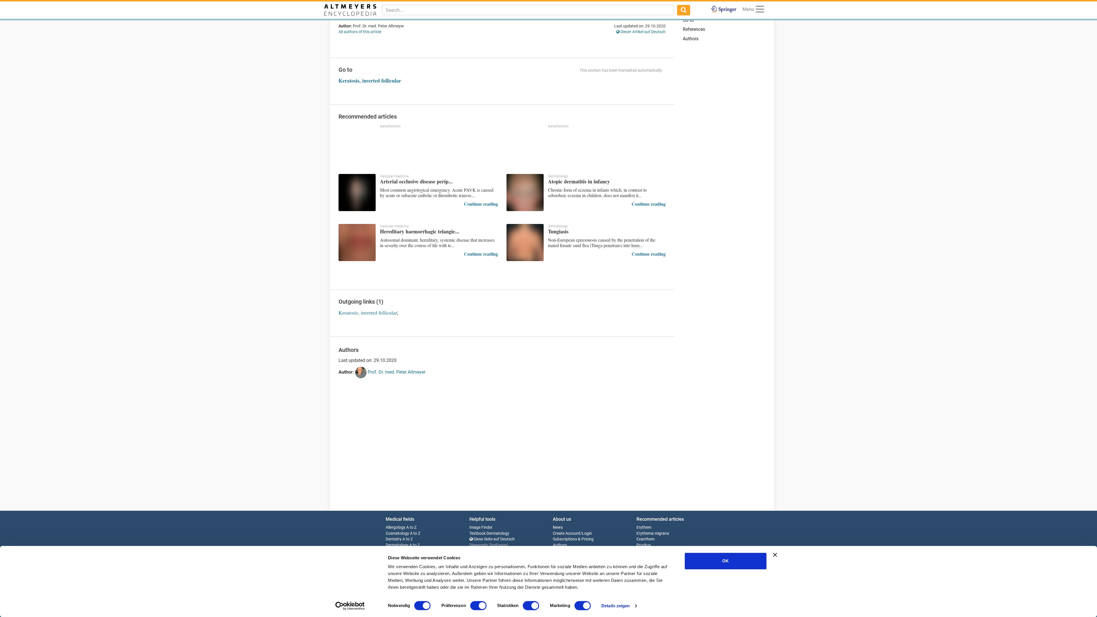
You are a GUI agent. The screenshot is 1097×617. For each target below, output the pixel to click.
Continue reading (481, 204)
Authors (690, 38)
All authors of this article (360, 31)
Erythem (643, 527)
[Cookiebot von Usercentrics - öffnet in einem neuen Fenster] (350, 606)
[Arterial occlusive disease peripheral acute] (357, 192)
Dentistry (394, 539)
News (558, 527)
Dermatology (397, 545)
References (694, 29)
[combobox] (528, 10)
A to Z (411, 527)
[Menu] (760, 10)
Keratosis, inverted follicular (370, 80)
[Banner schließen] (775, 555)
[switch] (478, 605)
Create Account (566, 533)
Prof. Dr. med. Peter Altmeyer (396, 372)
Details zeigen (615, 605)
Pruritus (643, 545)
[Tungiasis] (525, 242)
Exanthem (645, 539)
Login (587, 533)
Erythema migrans (652, 533)
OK (725, 560)
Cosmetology (397, 533)
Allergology (395, 527)
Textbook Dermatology (489, 533)
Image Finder (481, 527)
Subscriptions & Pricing (573, 539)
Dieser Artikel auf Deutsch (643, 31)
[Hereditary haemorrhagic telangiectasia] (357, 242)
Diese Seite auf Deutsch (494, 539)
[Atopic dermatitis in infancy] (525, 192)
